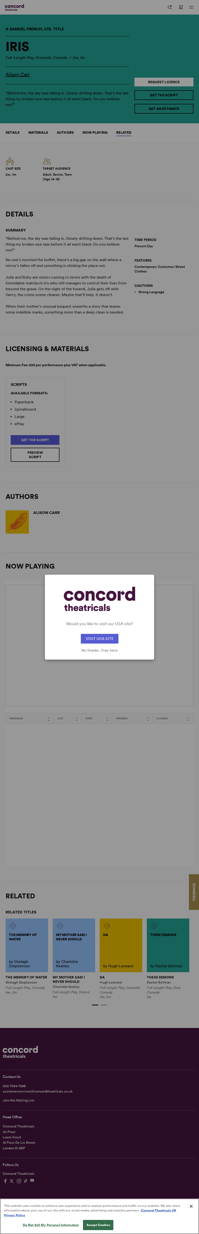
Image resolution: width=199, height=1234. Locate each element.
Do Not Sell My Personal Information (51, 1225)
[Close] (191, 1206)
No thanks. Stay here (99, 650)
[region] (99, 1216)
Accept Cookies (98, 1225)
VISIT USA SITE (100, 638)
